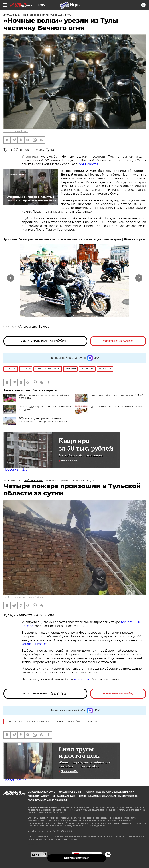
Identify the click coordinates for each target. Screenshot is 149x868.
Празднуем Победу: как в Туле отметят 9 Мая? (116, 395)
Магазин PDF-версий (70, 792)
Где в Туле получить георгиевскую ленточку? (116, 406)
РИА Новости (88, 164)
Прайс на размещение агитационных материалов (108, 796)
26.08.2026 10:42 (12, 480)
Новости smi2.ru (15, 469)
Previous (10, 278)
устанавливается (34, 644)
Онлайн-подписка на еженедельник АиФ (110, 792)
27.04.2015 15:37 (11, 14)
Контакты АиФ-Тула (64, 796)
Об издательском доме (41, 792)
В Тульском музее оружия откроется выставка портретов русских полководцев (43, 420)
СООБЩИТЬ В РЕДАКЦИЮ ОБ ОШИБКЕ (47, 800)
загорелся (81, 679)
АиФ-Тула (11, 326)
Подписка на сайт (38, 796)
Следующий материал (76, 858)
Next (138, 278)
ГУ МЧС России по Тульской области (24, 597)
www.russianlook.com (15, 131)
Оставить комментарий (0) (118, 341)
